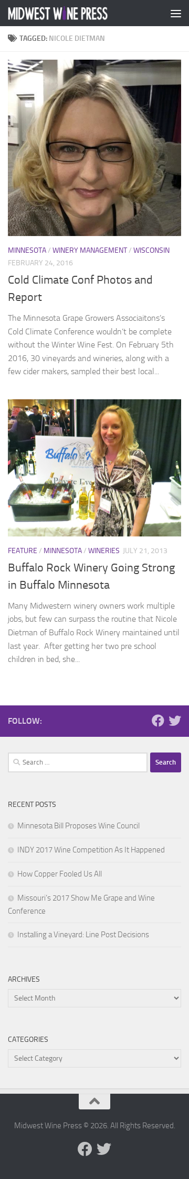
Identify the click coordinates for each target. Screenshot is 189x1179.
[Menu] (176, 13)
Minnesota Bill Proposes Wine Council (78, 825)
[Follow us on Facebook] (158, 720)
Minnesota (27, 250)
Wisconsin (151, 250)
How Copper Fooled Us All (59, 874)
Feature (22, 550)
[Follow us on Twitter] (175, 720)
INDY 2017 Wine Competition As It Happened (91, 850)
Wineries (104, 550)
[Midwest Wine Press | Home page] (75, 13)
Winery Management (89, 250)
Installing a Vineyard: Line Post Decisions (83, 934)
